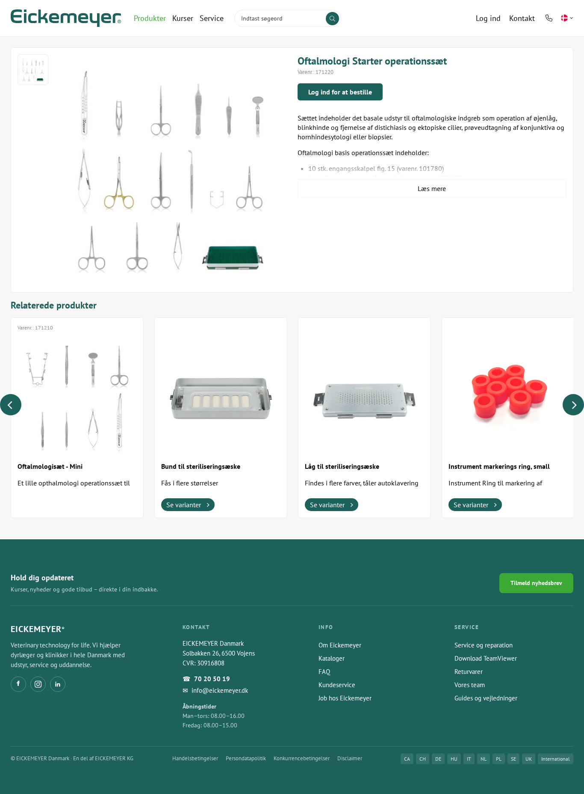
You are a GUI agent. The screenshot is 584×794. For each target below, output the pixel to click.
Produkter (150, 18)
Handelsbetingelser (195, 758)
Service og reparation (483, 645)
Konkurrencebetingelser (302, 758)
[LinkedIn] (57, 684)
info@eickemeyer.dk (220, 690)
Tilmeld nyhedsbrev (536, 583)
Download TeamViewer (485, 658)
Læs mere (432, 188)
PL (498, 759)
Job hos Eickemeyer (345, 698)
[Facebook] (18, 684)
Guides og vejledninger (485, 698)
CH (422, 759)
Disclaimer (349, 758)
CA (407, 759)
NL (484, 759)
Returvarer (468, 672)
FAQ (324, 672)
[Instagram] (38, 684)
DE (438, 759)
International (555, 759)
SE (513, 759)
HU (454, 759)
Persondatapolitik (246, 758)
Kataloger (332, 658)
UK (528, 759)
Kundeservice (337, 685)
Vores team (469, 685)
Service (212, 18)
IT (469, 759)
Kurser (182, 18)
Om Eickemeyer (340, 645)
